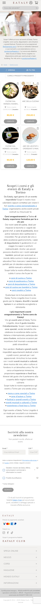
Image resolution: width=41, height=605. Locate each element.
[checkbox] (3, 470)
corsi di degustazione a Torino (21, 284)
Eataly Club (17, 500)
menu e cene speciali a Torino (21, 393)
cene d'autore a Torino (21, 396)
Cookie (7, 463)
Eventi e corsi (14, 65)
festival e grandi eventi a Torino (21, 399)
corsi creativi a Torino (21, 290)
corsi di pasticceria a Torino (21, 281)
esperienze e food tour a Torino (21, 405)
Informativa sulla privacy (29, 460)
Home (5, 65)
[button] (31, 2)
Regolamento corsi (9, 47)
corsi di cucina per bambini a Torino (21, 287)
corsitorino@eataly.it (11, 51)
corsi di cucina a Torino (21, 278)
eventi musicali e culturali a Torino (21, 402)
